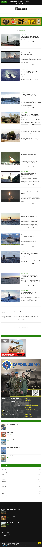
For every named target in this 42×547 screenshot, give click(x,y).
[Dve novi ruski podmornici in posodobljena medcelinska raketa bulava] (10, 98)
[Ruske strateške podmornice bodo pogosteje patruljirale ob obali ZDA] (10, 279)
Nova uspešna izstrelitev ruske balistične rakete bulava (28, 155)
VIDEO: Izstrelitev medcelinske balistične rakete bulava (28, 174)
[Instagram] (19, 3)
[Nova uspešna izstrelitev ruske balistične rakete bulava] (10, 158)
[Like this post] (28, 41)
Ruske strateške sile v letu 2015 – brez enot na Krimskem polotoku (30, 132)
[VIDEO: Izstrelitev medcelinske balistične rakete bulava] (10, 177)
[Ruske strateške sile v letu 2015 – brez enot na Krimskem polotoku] (10, 135)
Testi (21, 488)
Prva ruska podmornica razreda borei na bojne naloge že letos (30, 254)
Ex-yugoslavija (21, 472)
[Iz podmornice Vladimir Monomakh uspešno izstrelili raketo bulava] (10, 219)
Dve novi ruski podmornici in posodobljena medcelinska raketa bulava (29, 96)
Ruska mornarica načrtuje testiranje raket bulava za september (30, 235)
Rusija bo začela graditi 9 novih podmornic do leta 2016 (28, 293)
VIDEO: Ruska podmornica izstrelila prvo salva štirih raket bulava (29, 72)
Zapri (39, 543)
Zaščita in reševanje (21, 495)
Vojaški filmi (21, 493)
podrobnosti (4, 545)
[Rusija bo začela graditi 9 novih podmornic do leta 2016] (10, 296)
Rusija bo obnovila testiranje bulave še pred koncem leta (15, 311)
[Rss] (25, 3)
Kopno (22, 34)
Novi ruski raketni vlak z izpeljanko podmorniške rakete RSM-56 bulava (30, 37)
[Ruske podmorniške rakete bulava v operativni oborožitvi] (10, 57)
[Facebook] (16, 3)
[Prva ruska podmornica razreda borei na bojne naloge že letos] (10, 257)
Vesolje (21, 491)
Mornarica (23, 51)
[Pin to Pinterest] (32, 41)
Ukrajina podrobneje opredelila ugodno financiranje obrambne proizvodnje (24, 1)
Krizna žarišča (21, 476)
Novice (26, 34)
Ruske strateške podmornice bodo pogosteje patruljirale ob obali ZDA (29, 275)
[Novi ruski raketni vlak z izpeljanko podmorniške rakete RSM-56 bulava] (10, 40)
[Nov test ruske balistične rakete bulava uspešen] (10, 196)
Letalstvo (21, 479)
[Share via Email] (33, 41)
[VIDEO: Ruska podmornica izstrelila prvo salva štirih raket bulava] (10, 75)
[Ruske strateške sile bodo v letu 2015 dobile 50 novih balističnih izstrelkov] (10, 118)
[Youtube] (22, 3)
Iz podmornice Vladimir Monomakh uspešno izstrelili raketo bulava (29, 215)
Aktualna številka (21, 469)
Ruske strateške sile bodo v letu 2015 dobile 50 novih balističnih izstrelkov (30, 115)
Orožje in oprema (21, 486)
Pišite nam (3, 538)
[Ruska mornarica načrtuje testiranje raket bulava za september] (10, 239)
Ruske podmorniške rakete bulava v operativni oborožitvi (30, 53)
